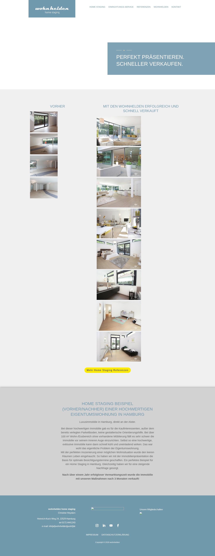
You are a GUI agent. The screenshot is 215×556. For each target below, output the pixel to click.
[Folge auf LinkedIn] (104, 525)
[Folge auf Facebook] (118, 525)
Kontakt (176, 7)
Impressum (92, 535)
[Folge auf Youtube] (111, 525)
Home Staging (97, 7)
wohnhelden (161, 7)
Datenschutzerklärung (115, 535)
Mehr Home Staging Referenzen (107, 370)
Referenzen (143, 7)
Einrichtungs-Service (121, 7)
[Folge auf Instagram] (97, 525)
